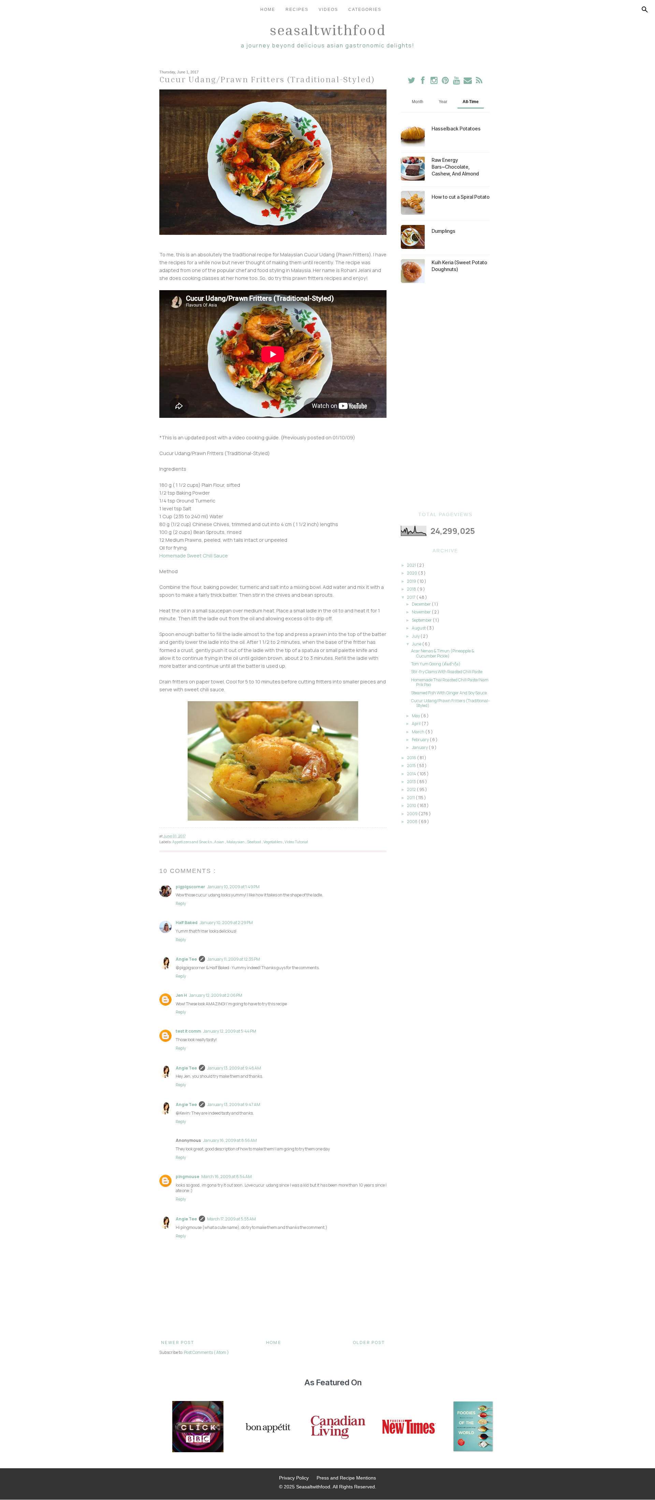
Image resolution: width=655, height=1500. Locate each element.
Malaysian (236, 841)
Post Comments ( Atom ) (206, 1352)
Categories (364, 9)
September (422, 620)
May (416, 716)
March (418, 732)
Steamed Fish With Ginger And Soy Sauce (449, 693)
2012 (412, 789)
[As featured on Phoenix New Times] (409, 1427)
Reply (181, 903)
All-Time (471, 101)
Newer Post (177, 1342)
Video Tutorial (296, 841)
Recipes (297, 9)
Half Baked (187, 922)
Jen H (181, 995)
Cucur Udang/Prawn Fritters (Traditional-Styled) (450, 703)
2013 (412, 781)
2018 (412, 589)
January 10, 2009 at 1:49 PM (233, 887)
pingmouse (187, 1176)
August (419, 628)
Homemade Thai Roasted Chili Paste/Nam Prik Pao (450, 682)
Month (417, 101)
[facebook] (423, 82)
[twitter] (411, 82)
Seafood (254, 841)
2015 (412, 765)
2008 (412, 821)
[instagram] (434, 82)
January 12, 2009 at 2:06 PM (215, 995)
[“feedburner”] (479, 82)
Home (267, 9)
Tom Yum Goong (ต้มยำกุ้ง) (436, 664)
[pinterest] (445, 82)
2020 (412, 573)
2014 (412, 774)
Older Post (369, 1342)
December (422, 604)
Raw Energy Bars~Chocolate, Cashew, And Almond (455, 166)
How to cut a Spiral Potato (461, 197)
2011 (411, 798)
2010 (412, 805)
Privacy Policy (294, 1478)
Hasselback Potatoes (456, 128)
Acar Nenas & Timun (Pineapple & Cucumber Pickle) (442, 653)
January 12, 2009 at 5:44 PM (229, 1031)
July (416, 636)
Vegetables (273, 841)
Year (443, 101)
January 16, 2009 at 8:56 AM (230, 1140)
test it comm (188, 1031)
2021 (412, 565)
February (421, 739)
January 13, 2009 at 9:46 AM (234, 1068)
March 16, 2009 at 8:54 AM (226, 1176)
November (422, 612)
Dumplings (443, 231)
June (417, 644)
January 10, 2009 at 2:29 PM (226, 922)
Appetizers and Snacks (192, 841)
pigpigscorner (190, 887)
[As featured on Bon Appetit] (267, 1427)
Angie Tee (186, 959)
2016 (412, 758)
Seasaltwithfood (328, 29)
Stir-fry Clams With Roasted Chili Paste (446, 672)
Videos (328, 9)
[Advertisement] (445, 397)
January (420, 747)
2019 (412, 581)
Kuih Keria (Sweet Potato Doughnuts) (459, 265)
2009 (412, 814)
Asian (219, 841)
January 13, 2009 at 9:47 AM (233, 1104)
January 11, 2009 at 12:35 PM (233, 959)
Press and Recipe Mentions (346, 1478)
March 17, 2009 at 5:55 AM (231, 1219)
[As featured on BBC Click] (197, 1427)
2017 (411, 597)
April (416, 723)
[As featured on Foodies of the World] (473, 1427)
